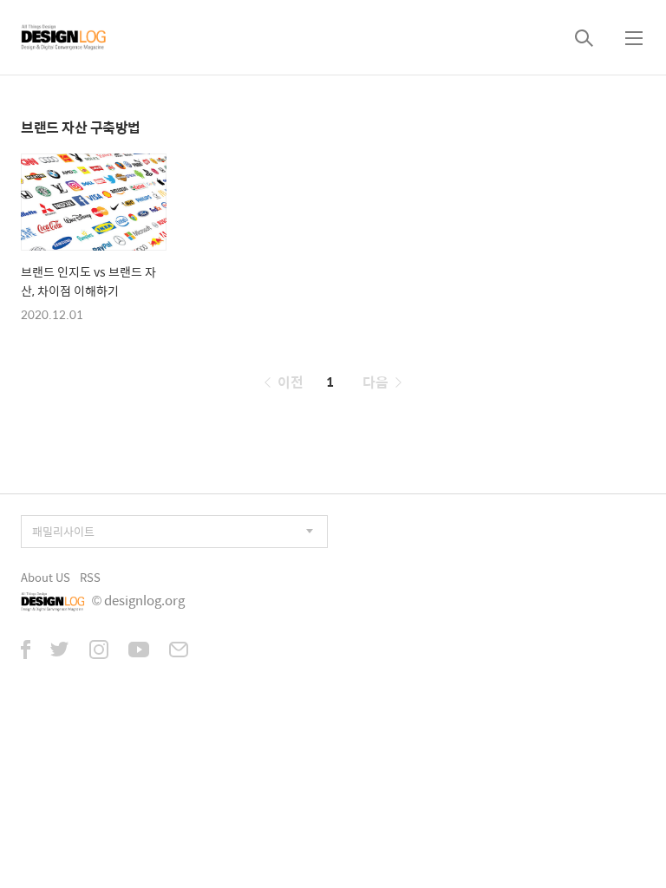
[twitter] (59, 651)
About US (45, 577)
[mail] (178, 651)
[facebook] (25, 651)
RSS (90, 577)
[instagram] (98, 651)
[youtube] (138, 651)
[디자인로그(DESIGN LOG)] (64, 37)
